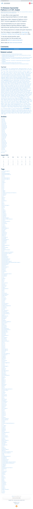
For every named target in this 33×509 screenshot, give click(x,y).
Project (8, 96)
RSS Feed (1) (4, 369)
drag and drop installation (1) (6, 452)
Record (13, 98)
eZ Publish (26, 108)
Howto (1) (3, 301)
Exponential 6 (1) (4, 255)
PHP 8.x (15, 94)
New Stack (30, 11)
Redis (19, 98)
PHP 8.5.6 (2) (4, 351)
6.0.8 (29, 69)
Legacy (21, 89)
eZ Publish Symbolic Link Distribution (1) (8, 463)
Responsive (5, 99)
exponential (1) (4, 468)
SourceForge (15, 34)
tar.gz (22, 34)
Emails (15, 78)
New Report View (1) (5, 331)
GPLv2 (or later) (21, 84)
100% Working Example (14, 68)
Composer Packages (28, 73)
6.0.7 (27, 69)
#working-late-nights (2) (5, 171)
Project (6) (3, 367)
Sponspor (17, 101)
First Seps (12, 83)
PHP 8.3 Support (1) (5, 349)
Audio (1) (3, 199)
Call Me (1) (3, 209)
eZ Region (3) (4, 464)
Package (30, 94)
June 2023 (3, 149)
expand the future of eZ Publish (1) (7, 467)
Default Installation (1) (5, 228)
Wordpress (20, 105)
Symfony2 (12, 102)
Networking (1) (4, 325)
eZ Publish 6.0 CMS (7, 109)
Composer (4, 34)
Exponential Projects (13, 82)
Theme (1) (3, 422)
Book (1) (3, 204)
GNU (16, 84)
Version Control (28, 104)
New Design (11, 91)
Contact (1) (3, 220)
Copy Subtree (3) (4, 223)
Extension (24, 82)
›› (3, 152)
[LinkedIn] (21, 0)
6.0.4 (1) (3, 183)
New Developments (17, 91)
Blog (14, 72)
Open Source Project (11, 93)
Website (10, 105)
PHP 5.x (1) (3, 343)
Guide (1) (3, 289)
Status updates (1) (4, 408)
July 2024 (3, 139)
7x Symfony (24, 71)
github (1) (3, 476)
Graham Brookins (10, 85)
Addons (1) (3, 197)
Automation (10, 72)
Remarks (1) (4, 382)
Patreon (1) (3, 359)
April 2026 (3, 120)
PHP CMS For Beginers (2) (6, 353)
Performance (13, 95)
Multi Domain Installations (20, 90)
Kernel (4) (3, 309)
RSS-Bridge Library (19, 96)
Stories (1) (3, 409)
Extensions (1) (4, 268)
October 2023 (4, 144)
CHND (25, 72)
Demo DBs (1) (4, 229)
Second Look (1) (4, 394)
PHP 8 (23, 93)
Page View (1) (4, 358)
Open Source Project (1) (5, 341)
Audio (7, 72)
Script (2, 100)
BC (12, 72)
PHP (16, 93)
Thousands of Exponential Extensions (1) (8, 423)
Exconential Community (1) (6, 249)
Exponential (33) (4, 254)
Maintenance (3, 90)
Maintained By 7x (24, 89)
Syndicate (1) (4, 417)
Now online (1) (4, 338)
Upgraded (9, 104)
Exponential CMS (22, 80)
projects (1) (3, 481)
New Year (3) (4, 334)
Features (9, 83)
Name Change (26, 90)
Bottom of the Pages (21, 72)
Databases (8, 75)
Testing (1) (3, 420)
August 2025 (4, 128)
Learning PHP (3, 89)
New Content (7, 91)
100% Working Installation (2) (6, 174)
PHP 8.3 (29, 93)
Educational (11, 78)
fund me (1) (3, 474)
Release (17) (4, 379)
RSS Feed (15, 96)
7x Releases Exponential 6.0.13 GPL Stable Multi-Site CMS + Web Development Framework (15, 63)
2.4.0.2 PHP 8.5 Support (12, 69)
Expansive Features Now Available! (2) (7, 252)
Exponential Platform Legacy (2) (7, 261)
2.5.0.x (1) (3, 180)
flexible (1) (3, 473)
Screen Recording (28, 99)
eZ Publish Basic (13, 109)
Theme (9, 103)
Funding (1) (3, 278)
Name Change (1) (4, 322)
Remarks (28, 98)
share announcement (15, 42)
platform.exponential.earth (14, 40)
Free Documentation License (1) (7, 273)
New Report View (7, 92)
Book (16, 72)
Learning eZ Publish (9, 89)
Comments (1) (4, 213)
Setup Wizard (15, 100)
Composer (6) (4, 216)
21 (21, 163)
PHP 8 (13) (3, 345)
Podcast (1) (3, 361)
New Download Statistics (24, 91)
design (9, 106)
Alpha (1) (3, 198)
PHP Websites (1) (4, 354)
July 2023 (3, 148)
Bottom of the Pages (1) (5, 205)
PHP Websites (26, 94)
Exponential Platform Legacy (17, 81)
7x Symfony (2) (4, 193)
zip (27, 34)
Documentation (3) (5, 237)
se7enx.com (16, 504)
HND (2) (3, 290)
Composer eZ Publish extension (6, 74)
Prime (26, 95)
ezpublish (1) (4, 472)
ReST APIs (24, 96)
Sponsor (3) (3, 403)
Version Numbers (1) (5, 436)
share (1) (3, 485)
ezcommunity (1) (4, 471)
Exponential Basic (17, 80)
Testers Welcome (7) (5, 419)
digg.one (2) (4, 450)
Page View (6, 95)
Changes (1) (4, 212)
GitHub (10, 34)
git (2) (3, 475)
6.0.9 (31, 69)
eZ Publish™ (18, 502)
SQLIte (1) (3, 387)
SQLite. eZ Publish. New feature (20, 99)
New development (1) (5, 335)
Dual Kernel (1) (4, 241)
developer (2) (4, 448)
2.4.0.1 (30, 68)
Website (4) (3, 439)
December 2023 (4, 142)
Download (20, 76)
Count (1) (3, 224)
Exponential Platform (25, 11)
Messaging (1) (4, 318)
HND (16, 85)
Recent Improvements (8, 98)
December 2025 (4, 125)
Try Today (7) (4, 425)
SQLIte (14, 99)
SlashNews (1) (4, 400)
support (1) (3, 488)
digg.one (21, 106)
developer (11, 106)
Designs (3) (3, 231)
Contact (12, 74)
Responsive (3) (4, 384)
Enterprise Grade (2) (5, 247)
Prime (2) (3, 363)
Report (2, 99)
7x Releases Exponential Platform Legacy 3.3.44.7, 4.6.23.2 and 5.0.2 (12, 62)
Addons (2, 72)
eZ (11, 108)
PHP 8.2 (26, 93)
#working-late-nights (4, 68)
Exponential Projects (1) (5, 263)
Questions (11, 96)
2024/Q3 (21, 69)
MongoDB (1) (4, 320)
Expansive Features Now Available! (9, 12)
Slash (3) (3, 398)
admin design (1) (4, 442)
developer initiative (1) (5, 449)
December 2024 (4, 134)
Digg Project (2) (4, 233)
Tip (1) (3, 424)
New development (20, 92)
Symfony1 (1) (4, 414)
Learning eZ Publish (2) (5, 312)
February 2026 (4, 123)
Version (25, 104)
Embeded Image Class (19, 78)
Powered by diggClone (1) (6, 362)
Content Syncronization (17, 74)
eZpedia (20, 110)
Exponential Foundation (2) (6, 258)
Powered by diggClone (21, 95)
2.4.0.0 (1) (3, 175)
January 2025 (4, 133)
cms (6, 106)
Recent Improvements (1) (6, 375)
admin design (24, 105)
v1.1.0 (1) (3, 490)
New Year (15, 92)
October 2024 (4, 136)
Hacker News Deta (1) (5, 294)
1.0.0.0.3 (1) (3, 172)
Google (6, 85)
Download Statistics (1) (5, 239)
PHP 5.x (18, 93)
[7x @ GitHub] (25, 0)
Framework (16, 83)
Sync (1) (3, 416)
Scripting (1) (4, 392)
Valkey (12, 104)
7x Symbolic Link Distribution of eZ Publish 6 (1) (9, 192)
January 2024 (4, 141)
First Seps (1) (4, 270)
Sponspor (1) (4, 406)
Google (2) (3, 287)
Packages (2, 95)
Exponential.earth (19, 82)
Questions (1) (4, 368)
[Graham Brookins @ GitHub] (27, 0)
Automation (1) (4, 200)
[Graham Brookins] (5, 3)
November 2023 (4, 143)
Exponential (6, 80)
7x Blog (4, 71)
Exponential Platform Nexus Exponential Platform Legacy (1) (11, 262)
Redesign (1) (4, 377)
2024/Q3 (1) (3, 182)
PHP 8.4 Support (7, 94)
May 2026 (3, 119)
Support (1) (3, 411)
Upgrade (5, 104)
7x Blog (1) (3, 190)
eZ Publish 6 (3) (4, 458)
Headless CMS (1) (4, 295)
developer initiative (17, 106)
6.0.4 (24, 69)
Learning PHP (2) (4, 311)
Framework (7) (4, 271)
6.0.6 (25, 69)
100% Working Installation (23, 68)
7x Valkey (27, 71)
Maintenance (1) (4, 317)
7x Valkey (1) (4, 195)
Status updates (24, 101)
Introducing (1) (4, 306)
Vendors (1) (3, 433)
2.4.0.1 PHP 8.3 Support (4, 69)
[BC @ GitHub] (26, 0)
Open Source (5, 93)
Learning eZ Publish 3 (15, 89)
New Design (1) (4, 327)
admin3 (28, 105)
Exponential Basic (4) (5, 256)
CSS (29, 72)
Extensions (5, 83)
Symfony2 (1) (4, 415)
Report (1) (3, 383)
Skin (18, 100)
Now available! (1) (4, 337)
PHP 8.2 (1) (3, 346)
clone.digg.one (3, 106)
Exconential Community (7, 79)
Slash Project (24, 100)
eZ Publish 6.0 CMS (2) (5, 459)
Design (21, 75)
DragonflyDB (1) (4, 240)
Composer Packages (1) (5, 217)
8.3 (30, 71)
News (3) (3, 336)
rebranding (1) (4, 482)
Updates (2, 104)
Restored (9, 99)
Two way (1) (4, 426)
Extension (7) (4, 265)
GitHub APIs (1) (4, 285)
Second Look (11, 100)
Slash (20, 100)
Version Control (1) (5, 435)
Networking (3, 91)
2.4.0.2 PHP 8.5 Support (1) (6, 179)
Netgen (30, 90)
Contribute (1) (4, 222)
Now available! (28, 92)
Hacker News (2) (4, 293)
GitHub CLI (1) (4, 286)
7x (21, 11)
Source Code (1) (4, 402)
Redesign (16, 98)
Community (14, 73)
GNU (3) (3, 280)
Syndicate (17, 102)
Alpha (5, 72)
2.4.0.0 (28, 68)
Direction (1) (4, 236)
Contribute (23, 74)
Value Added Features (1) (5, 432)
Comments (10, 73)
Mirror (10, 90)
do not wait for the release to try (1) (7, 451)
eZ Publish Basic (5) (5, 460)
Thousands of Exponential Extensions (16, 103)
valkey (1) (3, 492)
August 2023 (4, 147)
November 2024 (4, 135)
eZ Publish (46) (4, 457)
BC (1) (3, 201)
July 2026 (3, 118)
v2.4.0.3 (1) (3, 491)
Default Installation (13, 75)
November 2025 (4, 126)
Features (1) (4, 269)
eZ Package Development (19, 108)
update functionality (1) (5, 489)
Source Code (6, 101)
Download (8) (4, 238)
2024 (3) (3, 181)
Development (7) (4, 232)
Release (21, 98)
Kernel (15, 12)
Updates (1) (3, 427)
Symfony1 (8, 102)
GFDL (14, 84)
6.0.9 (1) (3, 188)
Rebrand (27, 96)
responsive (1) (4, 484)
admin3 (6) (3, 443)
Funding (11, 84)
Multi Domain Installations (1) (6, 321)
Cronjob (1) (3, 225)
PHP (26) (3, 342)
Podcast (17, 95)
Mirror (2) (3, 319)
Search (8, 100)
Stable (20, 101)
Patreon (9, 95)
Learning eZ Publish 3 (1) (5, 313)
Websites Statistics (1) (5, 440)
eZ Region (13, 110)
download (24, 32)
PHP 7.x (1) (3, 344)
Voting (8, 105)
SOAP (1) (3, 386)
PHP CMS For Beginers (20, 94)
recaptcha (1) (4, 483)
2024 (19, 69)
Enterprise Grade (28, 78)
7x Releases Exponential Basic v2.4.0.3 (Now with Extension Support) (12, 54)
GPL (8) (3, 281)
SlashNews (28, 100)
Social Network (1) (4, 401)
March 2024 (4, 140)
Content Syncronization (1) (6, 221)
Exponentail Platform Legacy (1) (7, 253)
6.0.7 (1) (3, 185)
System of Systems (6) (5, 418)
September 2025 (4, 127)
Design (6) (3, 230)
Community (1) (4, 214)
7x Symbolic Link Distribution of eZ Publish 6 (15, 71)
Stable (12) (3, 407)
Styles (31, 101)
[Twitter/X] (28, 0)
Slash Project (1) (4, 399)
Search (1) (3, 393)
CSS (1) (3, 208)
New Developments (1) (5, 328)
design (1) (3, 447)
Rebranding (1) (4, 374)
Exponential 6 (11, 80)
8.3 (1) (3, 196)
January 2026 (4, 124)
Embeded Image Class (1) (5, 245)
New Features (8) (4, 330)
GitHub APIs (29, 84)
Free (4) (3, 272)
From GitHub (6, 84)
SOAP (12, 99)
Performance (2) (4, 360)
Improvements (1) (4, 304)
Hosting (17, 86)
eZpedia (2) (3, 466)
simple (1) (3, 487)
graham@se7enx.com (6, 0)
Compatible (18, 73)
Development (28, 75)
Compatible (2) (4, 215)
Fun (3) (3, 277)
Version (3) (3, 434)
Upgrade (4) (4, 428)
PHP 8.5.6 (12, 94)
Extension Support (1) (5, 266)
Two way (29, 103)
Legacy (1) (3, 314)
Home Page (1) (4, 298)
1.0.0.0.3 (9, 68)
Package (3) (3, 355)
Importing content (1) (5, 303)
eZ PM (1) (3, 455)
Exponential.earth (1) (5, 264)
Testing (6, 103)
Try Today (25, 103)
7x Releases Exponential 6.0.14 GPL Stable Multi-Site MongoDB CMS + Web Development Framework (17, 57)
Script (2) (3, 391)
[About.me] (31, 0)
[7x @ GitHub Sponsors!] (22, 0)
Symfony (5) (4, 412)
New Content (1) (4, 326)
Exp (12, 79)
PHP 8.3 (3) (3, 347)
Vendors (21, 104)
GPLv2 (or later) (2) (5, 282)
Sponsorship (13, 101)
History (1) (3, 296)
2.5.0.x (17, 69)
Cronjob (5, 75)
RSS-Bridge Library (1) (5, 370)
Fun (9, 84)
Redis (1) (3, 378)
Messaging (7, 90)
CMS (20, 11)
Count (2, 75)
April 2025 (3, 132)
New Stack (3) (4, 333)
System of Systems (22, 102)
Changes (7, 73)
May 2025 (3, 131)
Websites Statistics (15, 105)
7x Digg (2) (3, 191)
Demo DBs (18, 75)
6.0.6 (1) (3, 184)
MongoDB (13, 90)
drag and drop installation (7, 108)
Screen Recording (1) (5, 390)
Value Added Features (16, 104)
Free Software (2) (4, 274)
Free (19, 83)
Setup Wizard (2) (4, 395)
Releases (25, 98)
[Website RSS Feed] (30, 0)
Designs (24, 75)
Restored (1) (4, 385)
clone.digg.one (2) (4, 444)
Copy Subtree (27, 74)
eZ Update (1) (4, 465)
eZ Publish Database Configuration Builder (23, 109)
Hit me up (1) (4, 297)
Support (2, 102)
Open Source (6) (4, 339)
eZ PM (14, 108)
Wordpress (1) (4, 441)
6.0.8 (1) (3, 187)
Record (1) (3, 376)
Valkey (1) (3, 431)
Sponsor (9, 101)
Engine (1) (3, 246)
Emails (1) (3, 244)
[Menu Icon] (31, 3)
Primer (29, 95)
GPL (18, 84)
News (24, 92)
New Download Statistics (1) (6, 329)
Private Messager (3, 96)
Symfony (2, 12)
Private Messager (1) (5, 366)
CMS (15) (3, 207)
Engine (24, 78)
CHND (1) (3, 206)
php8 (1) (3, 480)
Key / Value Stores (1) (5, 310)
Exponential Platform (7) (5, 260)
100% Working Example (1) (6, 173)
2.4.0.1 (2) (3, 176)
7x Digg (7, 71)
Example (2, 79)
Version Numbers (4, 105)
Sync (15, 102)
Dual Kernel (7, 78)
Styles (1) (3, 410)
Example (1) (3, 248)
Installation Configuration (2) (6, 305)
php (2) (3, 479)
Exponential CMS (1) (5, 257)
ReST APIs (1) (4, 371)
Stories (28, 101)
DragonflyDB (3, 78)
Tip (22, 103)
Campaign (4, 73)
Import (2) (3, 302)
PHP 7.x (21, 93)
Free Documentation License (25, 83)
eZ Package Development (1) (6, 456)
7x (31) (3, 189)
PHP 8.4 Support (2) (5, 350)
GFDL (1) (3, 279)
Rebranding (3, 98)
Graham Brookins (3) (5, 288)
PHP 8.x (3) (3, 352)
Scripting (4, 100)
